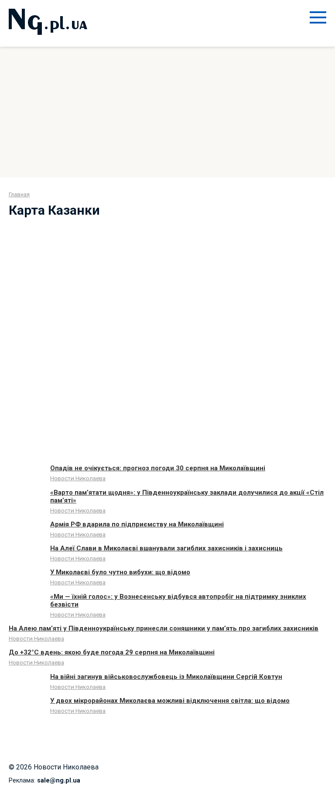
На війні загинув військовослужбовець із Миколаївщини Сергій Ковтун (166, 677)
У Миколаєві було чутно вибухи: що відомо (120, 572)
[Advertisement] (167, 112)
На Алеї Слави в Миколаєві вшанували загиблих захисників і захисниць (166, 548)
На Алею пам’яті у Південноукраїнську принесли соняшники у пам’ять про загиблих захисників (163, 628)
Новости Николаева (78, 478)
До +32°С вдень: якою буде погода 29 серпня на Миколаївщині (112, 652)
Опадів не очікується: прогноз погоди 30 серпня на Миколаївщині (157, 468)
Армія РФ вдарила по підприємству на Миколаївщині (137, 524)
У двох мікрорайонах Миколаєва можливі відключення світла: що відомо (170, 701)
